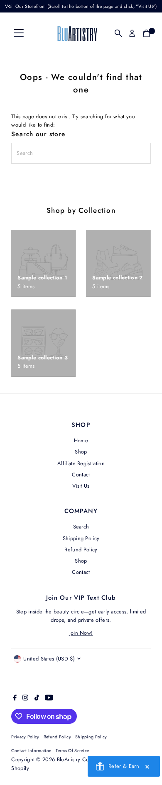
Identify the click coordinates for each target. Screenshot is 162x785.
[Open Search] (118, 33)
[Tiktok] (36, 699)
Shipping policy (91, 737)
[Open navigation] (18, 33)
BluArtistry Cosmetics (81, 759)
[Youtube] (49, 699)
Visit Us (81, 486)
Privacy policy (25, 737)
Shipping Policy (81, 538)
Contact (81, 474)
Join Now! (81, 633)
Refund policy (57, 737)
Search (81, 527)
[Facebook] (15, 699)
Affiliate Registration (81, 463)
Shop (81, 452)
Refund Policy (80, 549)
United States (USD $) (49, 659)
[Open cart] (146, 33)
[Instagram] (25, 699)
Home (81, 440)
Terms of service (72, 751)
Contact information (31, 751)
